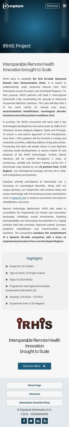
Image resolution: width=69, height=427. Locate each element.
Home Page (34, 385)
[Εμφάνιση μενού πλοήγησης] (63, 5)
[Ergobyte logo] (14, 6)
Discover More (33, 366)
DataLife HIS (19, 198)
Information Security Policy (34, 402)
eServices (34, 394)
